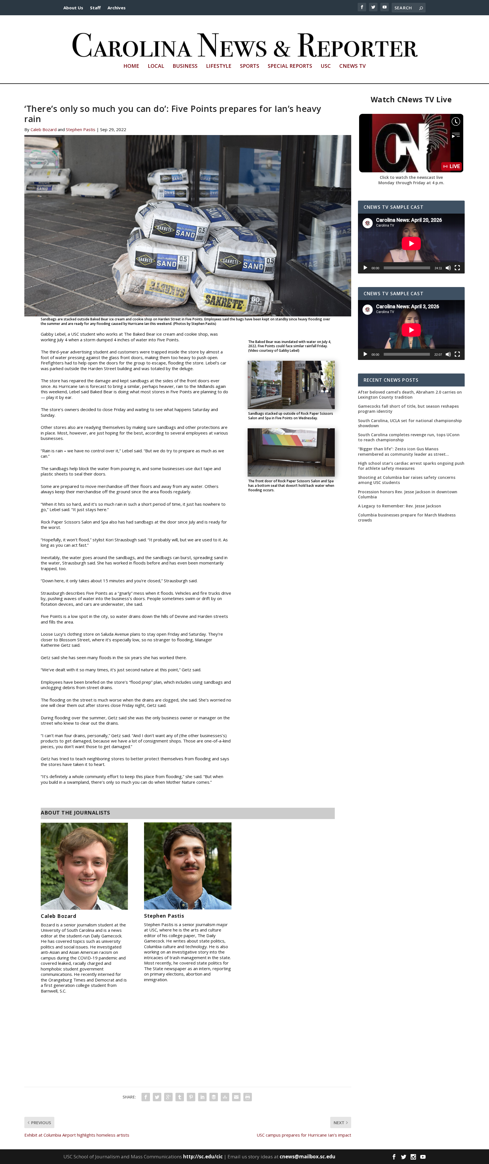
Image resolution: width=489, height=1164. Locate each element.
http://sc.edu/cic (203, 1156)
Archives (117, 7)
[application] (411, 243)
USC (326, 66)
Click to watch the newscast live (411, 177)
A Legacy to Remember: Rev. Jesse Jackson (399, 506)
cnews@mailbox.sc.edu (307, 1156)
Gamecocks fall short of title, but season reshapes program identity (408, 409)
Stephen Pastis (80, 129)
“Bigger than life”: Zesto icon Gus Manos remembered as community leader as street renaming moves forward (402, 451)
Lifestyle (218, 66)
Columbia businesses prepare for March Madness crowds (407, 517)
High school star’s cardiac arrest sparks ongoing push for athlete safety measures (411, 466)
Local (156, 66)
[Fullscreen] (457, 268)
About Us (73, 7)
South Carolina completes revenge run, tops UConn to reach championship (409, 437)
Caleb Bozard (44, 129)
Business (185, 66)
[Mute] (448, 268)
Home (131, 66)
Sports (249, 66)
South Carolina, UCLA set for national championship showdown (410, 423)
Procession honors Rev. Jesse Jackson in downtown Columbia (407, 494)
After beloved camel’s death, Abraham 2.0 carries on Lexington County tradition (410, 395)
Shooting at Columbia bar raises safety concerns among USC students (406, 480)
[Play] (365, 268)
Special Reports (290, 66)
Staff (95, 7)
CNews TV (352, 66)
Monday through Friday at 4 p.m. (411, 182)
